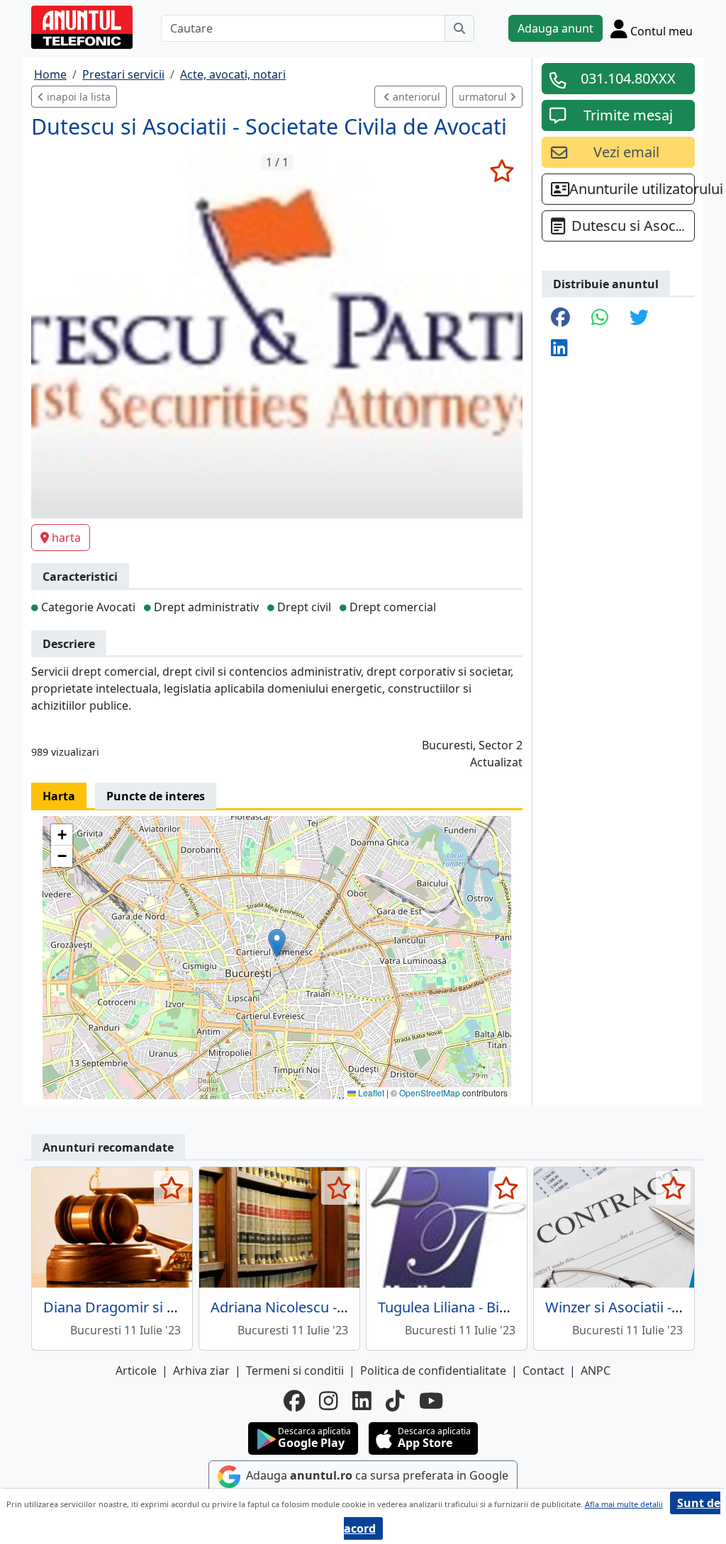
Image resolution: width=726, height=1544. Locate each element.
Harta (59, 796)
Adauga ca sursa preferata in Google (375, 1475)
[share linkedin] (559, 349)
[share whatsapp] (600, 318)
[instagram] (328, 1401)
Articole (136, 1370)
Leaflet (370, 1092)
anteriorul (415, 96)
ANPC (595, 1370)
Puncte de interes (155, 796)
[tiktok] (395, 1401)
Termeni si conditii (295, 1370)
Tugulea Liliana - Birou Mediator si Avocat (512, 1307)
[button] (277, 943)
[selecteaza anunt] (501, 171)
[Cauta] (459, 28)
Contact (543, 1370)
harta (66, 537)
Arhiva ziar (201, 1370)
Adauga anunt (555, 28)
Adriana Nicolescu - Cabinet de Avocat (335, 1307)
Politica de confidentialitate (433, 1370)
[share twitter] (639, 318)
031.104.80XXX (628, 78)
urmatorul (484, 96)
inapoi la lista (77, 96)
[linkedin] (362, 1401)
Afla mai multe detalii (624, 1504)
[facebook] (294, 1401)
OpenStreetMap (429, 1092)
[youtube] (431, 1401)
